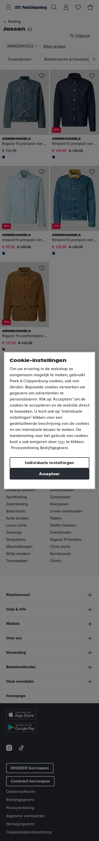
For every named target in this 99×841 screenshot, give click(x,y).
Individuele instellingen (49, 463)
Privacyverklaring (25, 448)
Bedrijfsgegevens (54, 448)
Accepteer (49, 474)
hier (61, 442)
